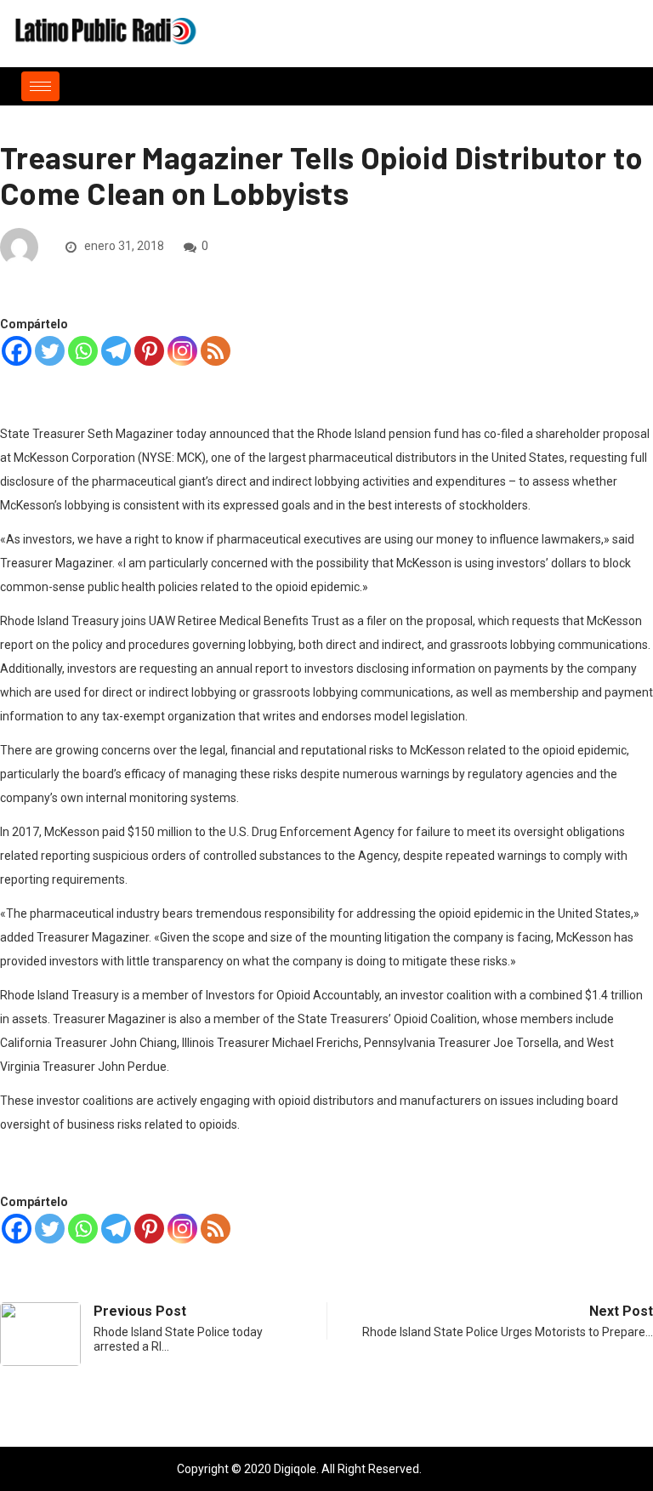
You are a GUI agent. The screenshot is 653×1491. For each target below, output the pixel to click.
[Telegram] (116, 351)
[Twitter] (50, 351)
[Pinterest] (149, 351)
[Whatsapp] (83, 351)
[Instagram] (182, 351)
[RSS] (215, 351)
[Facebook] (16, 351)
